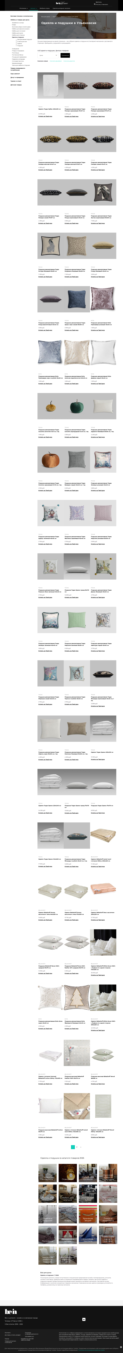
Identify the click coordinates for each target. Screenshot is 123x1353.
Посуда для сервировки (19, 57)
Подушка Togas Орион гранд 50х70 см (77, 591)
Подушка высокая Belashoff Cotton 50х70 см (50, 1130)
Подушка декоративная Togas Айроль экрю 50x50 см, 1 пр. (48, 753)
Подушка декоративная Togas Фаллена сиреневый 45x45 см (75, 537)
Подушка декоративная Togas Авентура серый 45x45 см (101, 644)
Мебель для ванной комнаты (20, 29)
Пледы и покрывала (18, 50)
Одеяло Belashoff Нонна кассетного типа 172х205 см (74, 913)
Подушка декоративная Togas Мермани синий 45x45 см (48, 698)
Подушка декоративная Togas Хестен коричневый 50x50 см (101, 216)
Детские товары (16, 85)
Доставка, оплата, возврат (13, 1335)
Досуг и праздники (17, 77)
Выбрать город (44, 8)
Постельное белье (17, 55)
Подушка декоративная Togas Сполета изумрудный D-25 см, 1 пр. (77, 430)
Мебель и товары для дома (69, 16)
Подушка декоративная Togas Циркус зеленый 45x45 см (48, 537)
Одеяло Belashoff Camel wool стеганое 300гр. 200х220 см (101, 860)
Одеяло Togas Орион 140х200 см (49, 859)
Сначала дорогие (69, 61)
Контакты (7, 1332)
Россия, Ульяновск (102, 4)
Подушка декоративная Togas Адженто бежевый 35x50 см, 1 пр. (102, 430)
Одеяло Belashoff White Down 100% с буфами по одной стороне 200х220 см (103, 1023)
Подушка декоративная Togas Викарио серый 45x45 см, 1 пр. (75, 484)
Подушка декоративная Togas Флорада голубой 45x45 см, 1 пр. (76, 860)
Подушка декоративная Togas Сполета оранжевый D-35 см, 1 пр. (50, 484)
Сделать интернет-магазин (61, 8)
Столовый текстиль (18, 61)
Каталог (33, 8)
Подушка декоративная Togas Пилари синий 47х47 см (101, 163)
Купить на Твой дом (45, 116)
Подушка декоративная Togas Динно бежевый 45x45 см (101, 591)
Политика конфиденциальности (31, 1333)
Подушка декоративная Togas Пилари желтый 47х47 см (48, 163)
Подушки (20, 45)
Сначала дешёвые (56, 61)
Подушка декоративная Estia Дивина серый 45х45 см (101, 377)
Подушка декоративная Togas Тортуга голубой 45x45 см (75, 698)
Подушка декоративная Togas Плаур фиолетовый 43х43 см (48, 323)
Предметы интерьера (18, 59)
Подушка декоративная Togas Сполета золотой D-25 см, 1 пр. (48, 430)
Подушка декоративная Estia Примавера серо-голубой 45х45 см (50, 377)
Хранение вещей (17, 63)
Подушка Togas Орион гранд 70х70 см (77, 806)
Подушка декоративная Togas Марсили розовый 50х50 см (101, 537)
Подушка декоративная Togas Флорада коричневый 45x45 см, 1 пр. (102, 698)
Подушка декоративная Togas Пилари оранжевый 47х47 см (75, 110)
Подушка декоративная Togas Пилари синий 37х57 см (48, 216)
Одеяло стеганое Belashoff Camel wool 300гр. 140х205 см (76, 1130)
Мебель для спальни (18, 35)
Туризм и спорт (16, 81)
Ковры (14, 24)
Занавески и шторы (18, 22)
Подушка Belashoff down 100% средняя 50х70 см (48, 967)
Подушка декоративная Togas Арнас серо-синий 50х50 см (75, 323)
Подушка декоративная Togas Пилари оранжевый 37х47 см (101, 110)
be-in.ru (98, 2)
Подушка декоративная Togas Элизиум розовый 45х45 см (101, 484)
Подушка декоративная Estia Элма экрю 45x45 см (50, 1022)
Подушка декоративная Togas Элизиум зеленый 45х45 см (48, 644)
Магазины (23, 8)
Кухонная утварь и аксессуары (21, 27)
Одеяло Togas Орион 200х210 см (102, 752)
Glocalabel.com (29, 1336)
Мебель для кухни (17, 33)
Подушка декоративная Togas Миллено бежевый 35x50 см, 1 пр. (76, 753)
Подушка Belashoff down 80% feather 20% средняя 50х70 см (75, 967)
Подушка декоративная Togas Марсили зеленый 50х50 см (75, 644)
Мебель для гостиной (18, 31)
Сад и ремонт (15, 73)
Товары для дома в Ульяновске (10, 1341)
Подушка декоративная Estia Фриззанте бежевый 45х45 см (75, 1022)
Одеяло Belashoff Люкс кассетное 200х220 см (102, 913)
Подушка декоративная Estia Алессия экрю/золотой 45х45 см (76, 377)
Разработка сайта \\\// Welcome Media (27, 1339)
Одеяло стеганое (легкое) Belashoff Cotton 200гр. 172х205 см (50, 1077)
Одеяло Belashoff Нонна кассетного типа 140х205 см (48, 913)
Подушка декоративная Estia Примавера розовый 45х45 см (101, 323)
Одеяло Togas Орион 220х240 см (49, 805)
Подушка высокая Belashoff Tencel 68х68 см (103, 1077)
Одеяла (19, 43)
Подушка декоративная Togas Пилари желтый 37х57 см (75, 163)
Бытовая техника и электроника (22, 16)
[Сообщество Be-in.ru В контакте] (83, 1319)
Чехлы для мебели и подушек (21, 65)
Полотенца (15, 53)
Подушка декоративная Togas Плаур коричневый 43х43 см (75, 216)
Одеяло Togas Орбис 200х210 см (49, 109)
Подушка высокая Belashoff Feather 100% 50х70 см (74, 1077)
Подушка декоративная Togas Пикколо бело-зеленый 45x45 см (49, 591)
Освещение (15, 48)
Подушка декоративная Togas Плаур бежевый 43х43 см (101, 270)
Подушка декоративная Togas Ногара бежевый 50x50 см (48, 270)
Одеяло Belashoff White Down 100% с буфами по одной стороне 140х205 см (103, 967)
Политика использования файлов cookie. (91, 1350)
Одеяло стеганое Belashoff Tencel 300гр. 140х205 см (102, 1130)
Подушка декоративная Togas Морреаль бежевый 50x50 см (75, 270)
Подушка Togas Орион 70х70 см (102, 805)
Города (7, 1338)
